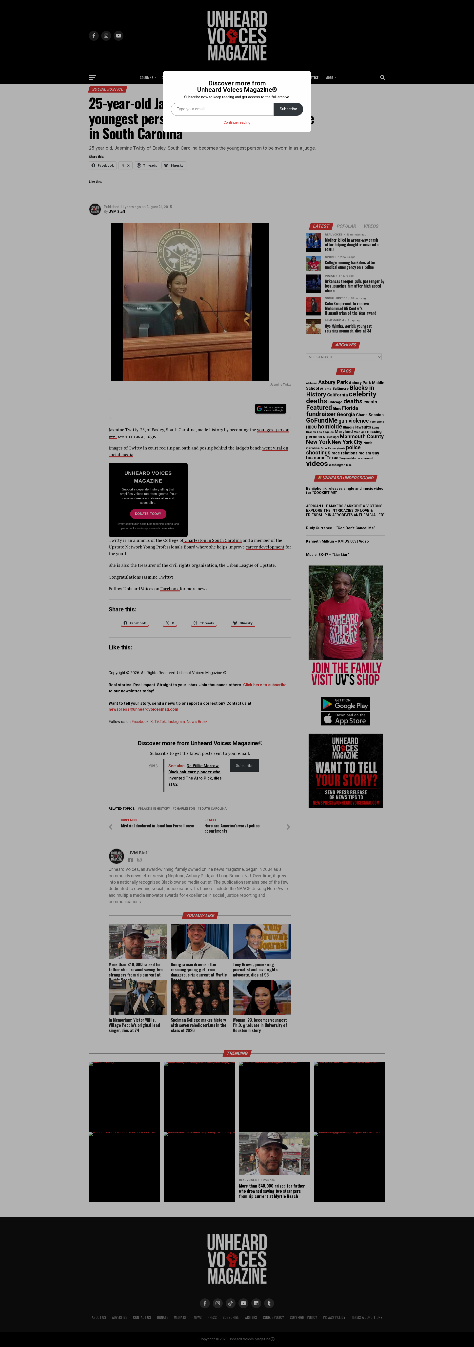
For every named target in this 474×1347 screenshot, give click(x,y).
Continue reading (237, 122)
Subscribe (288, 109)
